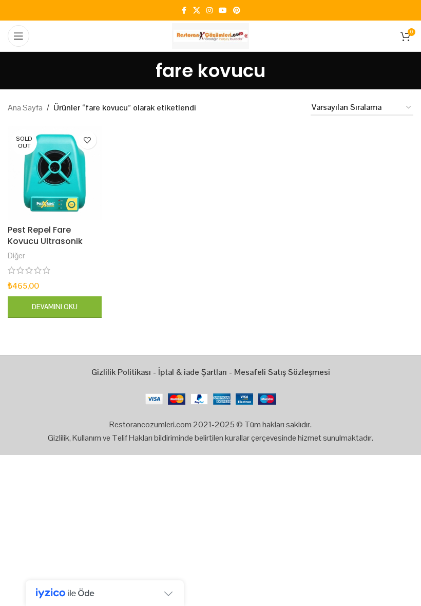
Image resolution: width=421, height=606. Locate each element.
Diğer (16, 255)
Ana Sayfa (25, 107)
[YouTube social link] (223, 10)
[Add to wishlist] (88, 140)
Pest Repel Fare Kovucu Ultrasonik (45, 235)
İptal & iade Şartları (192, 372)
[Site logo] (210, 35)
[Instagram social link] (209, 10)
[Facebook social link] (184, 10)
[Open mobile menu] (18, 36)
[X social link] (196, 10)
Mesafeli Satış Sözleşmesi (282, 372)
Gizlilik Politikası (121, 372)
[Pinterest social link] (236, 10)
